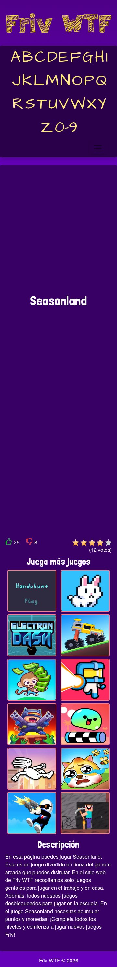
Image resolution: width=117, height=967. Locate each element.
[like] (8, 543)
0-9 (66, 127)
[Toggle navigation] (98, 148)
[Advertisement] (58, 233)
